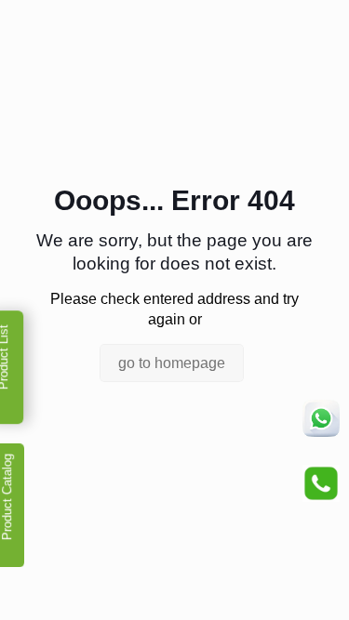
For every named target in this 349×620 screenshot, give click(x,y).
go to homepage (171, 363)
